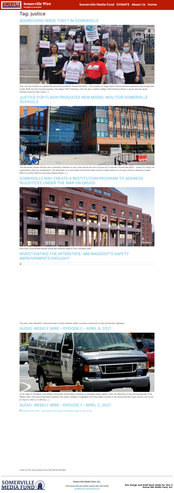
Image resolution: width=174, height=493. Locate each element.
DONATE (122, 4)
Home (152, 4)
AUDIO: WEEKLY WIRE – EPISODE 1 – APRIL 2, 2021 (65, 405)
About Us (138, 4)
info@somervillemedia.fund (87, 489)
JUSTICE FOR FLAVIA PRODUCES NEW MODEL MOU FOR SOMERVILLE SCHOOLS (84, 99)
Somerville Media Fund (96, 4)
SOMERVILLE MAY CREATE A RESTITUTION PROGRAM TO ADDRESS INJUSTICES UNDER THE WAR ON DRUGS (81, 180)
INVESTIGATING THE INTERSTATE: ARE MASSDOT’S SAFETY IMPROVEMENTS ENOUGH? (74, 256)
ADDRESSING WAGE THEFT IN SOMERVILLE (59, 20)
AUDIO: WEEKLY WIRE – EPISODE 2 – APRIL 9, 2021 (65, 328)
